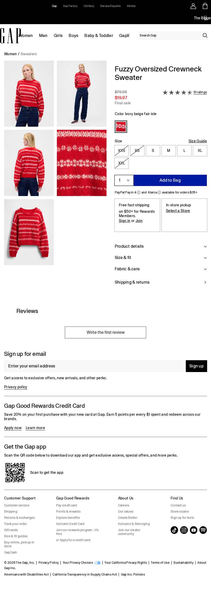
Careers (123, 505)
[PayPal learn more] (138, 192)
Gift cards (11, 530)
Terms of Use (160, 562)
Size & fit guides (16, 536)
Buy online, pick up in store (19, 544)
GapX (124, 35)
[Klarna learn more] (159, 192)
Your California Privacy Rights (125, 562)
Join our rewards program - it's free (77, 532)
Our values (125, 511)
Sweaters (29, 54)
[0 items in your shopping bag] (205, 6)
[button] (55, 178)
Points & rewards (68, 511)
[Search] (205, 35)
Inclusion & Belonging (134, 524)
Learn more (35, 428)
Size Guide (198, 141)
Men (43, 35)
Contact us (178, 505)
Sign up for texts (182, 518)
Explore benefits (68, 518)
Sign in (124, 221)
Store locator (180, 511)
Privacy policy (15, 387)
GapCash (10, 552)
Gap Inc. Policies (133, 574)
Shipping (10, 511)
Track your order (15, 524)
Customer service (16, 505)
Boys (73, 35)
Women (26, 35)
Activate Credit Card (70, 524)
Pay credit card (66, 505)
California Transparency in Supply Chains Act (84, 574)
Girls (58, 35)
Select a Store (178, 210)
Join (139, 221)
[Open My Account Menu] (193, 6)
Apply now (13, 428)
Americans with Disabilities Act (26, 574)
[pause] (205, 18)
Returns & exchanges (19, 518)
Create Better (127, 518)
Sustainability (183, 562)
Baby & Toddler (98, 35)
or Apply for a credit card (73, 540)
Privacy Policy (49, 562)
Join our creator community (129, 532)
